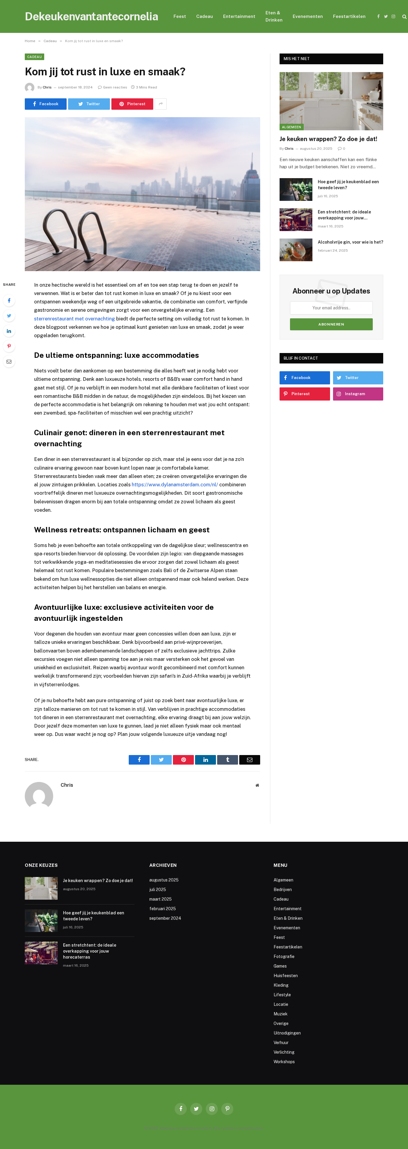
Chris (47, 87)
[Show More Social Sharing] (161, 104)
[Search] (404, 16)
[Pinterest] (9, 346)
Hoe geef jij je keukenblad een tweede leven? (348, 184)
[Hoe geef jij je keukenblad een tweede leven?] (296, 189)
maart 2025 (160, 899)
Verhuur (281, 1042)
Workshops (284, 1061)
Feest (180, 16)
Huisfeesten (286, 975)
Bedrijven (283, 889)
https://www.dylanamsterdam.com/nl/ (175, 485)
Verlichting (284, 1052)
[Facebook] (9, 300)
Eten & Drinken (274, 16)
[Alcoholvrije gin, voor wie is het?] (296, 250)
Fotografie (284, 956)
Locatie (281, 1004)
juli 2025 (157, 889)
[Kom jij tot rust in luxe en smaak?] (142, 194)
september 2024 (165, 918)
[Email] (9, 361)
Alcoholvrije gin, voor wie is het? (350, 242)
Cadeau (204, 16)
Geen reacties (115, 87)
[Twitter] (9, 316)
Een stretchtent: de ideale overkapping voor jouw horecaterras (344, 215)
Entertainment (239, 16)
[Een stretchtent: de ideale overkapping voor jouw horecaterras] (296, 219)
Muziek (281, 1014)
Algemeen (291, 127)
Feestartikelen (349, 16)
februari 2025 (162, 908)
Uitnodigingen (287, 1033)
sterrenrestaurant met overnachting (74, 319)
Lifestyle (282, 994)
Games (280, 966)
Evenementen (308, 16)
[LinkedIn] (9, 331)
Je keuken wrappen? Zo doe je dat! (328, 139)
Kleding (281, 985)
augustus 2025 (164, 880)
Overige (281, 1023)
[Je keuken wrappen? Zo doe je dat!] (331, 101)
